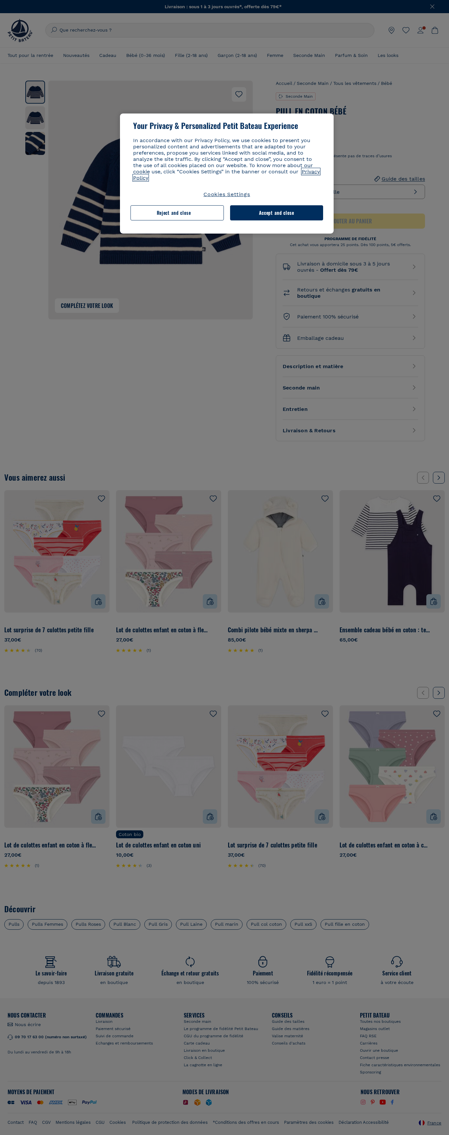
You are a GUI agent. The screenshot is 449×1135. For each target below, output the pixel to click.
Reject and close (174, 212)
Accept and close (276, 212)
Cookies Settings (226, 194)
